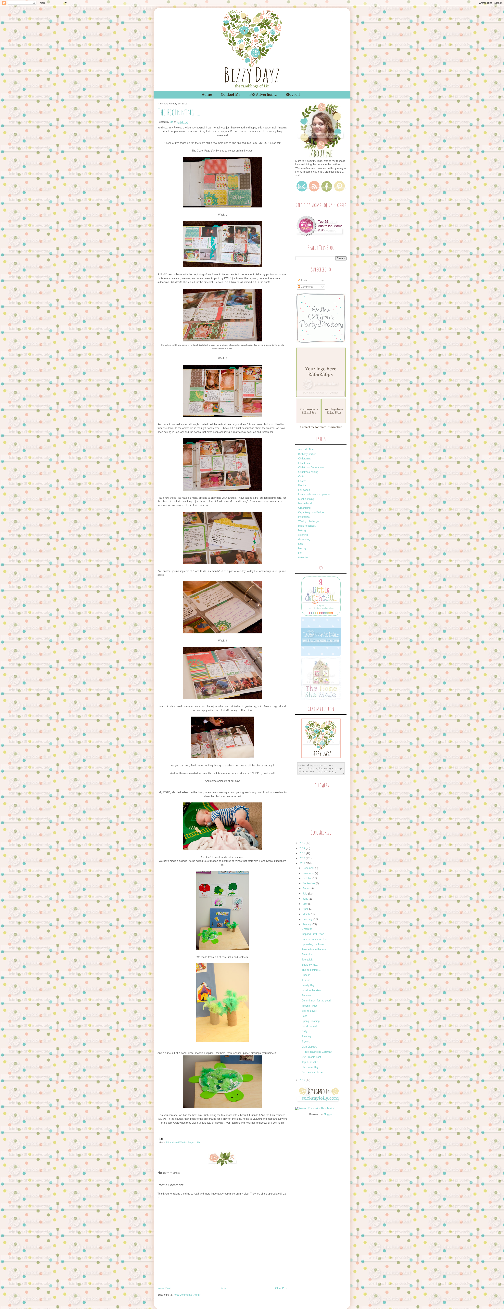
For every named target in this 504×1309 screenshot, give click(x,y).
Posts (304, 280)
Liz (172, 121)
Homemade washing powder (314, 494)
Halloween (304, 489)
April (306, 908)
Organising (304, 507)
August (307, 888)
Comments (306, 286)
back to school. (307, 525)
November (309, 873)
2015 (302, 842)
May (305, 903)
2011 (302, 863)
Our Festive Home (312, 1072)
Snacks (306, 974)
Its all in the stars (311, 990)
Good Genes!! (310, 1026)
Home (207, 95)
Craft (301, 476)
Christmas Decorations (311, 467)
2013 (302, 853)
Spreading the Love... (314, 944)
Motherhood (305, 503)
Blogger (327, 1114)
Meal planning (306, 498)
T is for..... (307, 980)
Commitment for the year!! (317, 1000)
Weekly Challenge (308, 521)
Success (307, 995)
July (305, 893)
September (309, 883)
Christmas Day (310, 1067)
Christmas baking (308, 471)
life (300, 552)
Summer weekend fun (314, 939)
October (307, 878)
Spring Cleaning (311, 1021)
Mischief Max (309, 1005)
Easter (302, 481)
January (307, 924)
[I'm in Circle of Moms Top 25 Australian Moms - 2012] (320, 237)
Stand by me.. (310, 964)
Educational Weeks (176, 1142)
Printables (304, 516)
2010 (302, 1079)
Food (304, 1015)
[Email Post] (160, 1138)
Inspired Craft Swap (313, 933)
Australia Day (306, 449)
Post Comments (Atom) (186, 1294)
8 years (306, 1041)
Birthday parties (307, 454)
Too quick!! (308, 959)
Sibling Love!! (309, 1010)
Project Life (194, 1142)
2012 (302, 858)
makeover (303, 557)
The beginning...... (312, 969)
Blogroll (293, 95)
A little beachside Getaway (317, 1051)
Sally (304, 1031)
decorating (304, 539)
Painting (306, 1036)
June (306, 898)
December (309, 867)
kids (300, 543)
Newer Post (164, 1288)
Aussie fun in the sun (314, 949)
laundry (302, 548)
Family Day (308, 985)
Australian (307, 954)
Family (302, 485)
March (306, 914)
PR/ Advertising (263, 95)
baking (302, 530)
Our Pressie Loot (311, 1056)
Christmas (304, 463)
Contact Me (230, 95)
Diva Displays (309, 1046)
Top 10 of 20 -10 (311, 1062)
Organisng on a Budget (311, 512)
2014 (302, 848)
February (308, 919)
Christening (304, 458)
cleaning (303, 534)
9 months (307, 928)
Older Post (281, 1288)
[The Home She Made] (321, 698)
